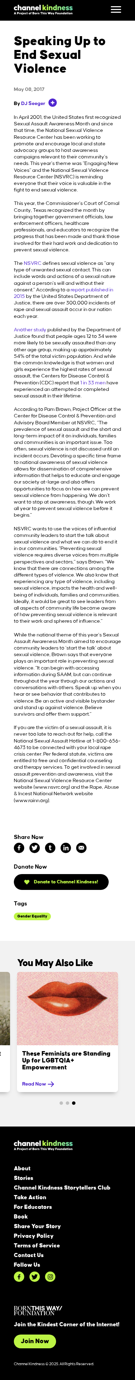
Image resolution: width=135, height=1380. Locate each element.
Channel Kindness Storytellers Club (62, 1188)
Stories (23, 1178)
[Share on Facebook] (19, 848)
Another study (30, 330)
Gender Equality (32, 916)
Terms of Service (37, 1246)
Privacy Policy (34, 1236)
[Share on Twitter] (34, 848)
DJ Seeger (33, 103)
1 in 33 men (93, 383)
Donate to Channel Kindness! (65, 881)
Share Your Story (37, 1226)
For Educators (33, 1207)
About (22, 1168)
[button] (61, 1103)
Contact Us (29, 1255)
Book (21, 1217)
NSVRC (33, 263)
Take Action (30, 1197)
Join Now (35, 1341)
